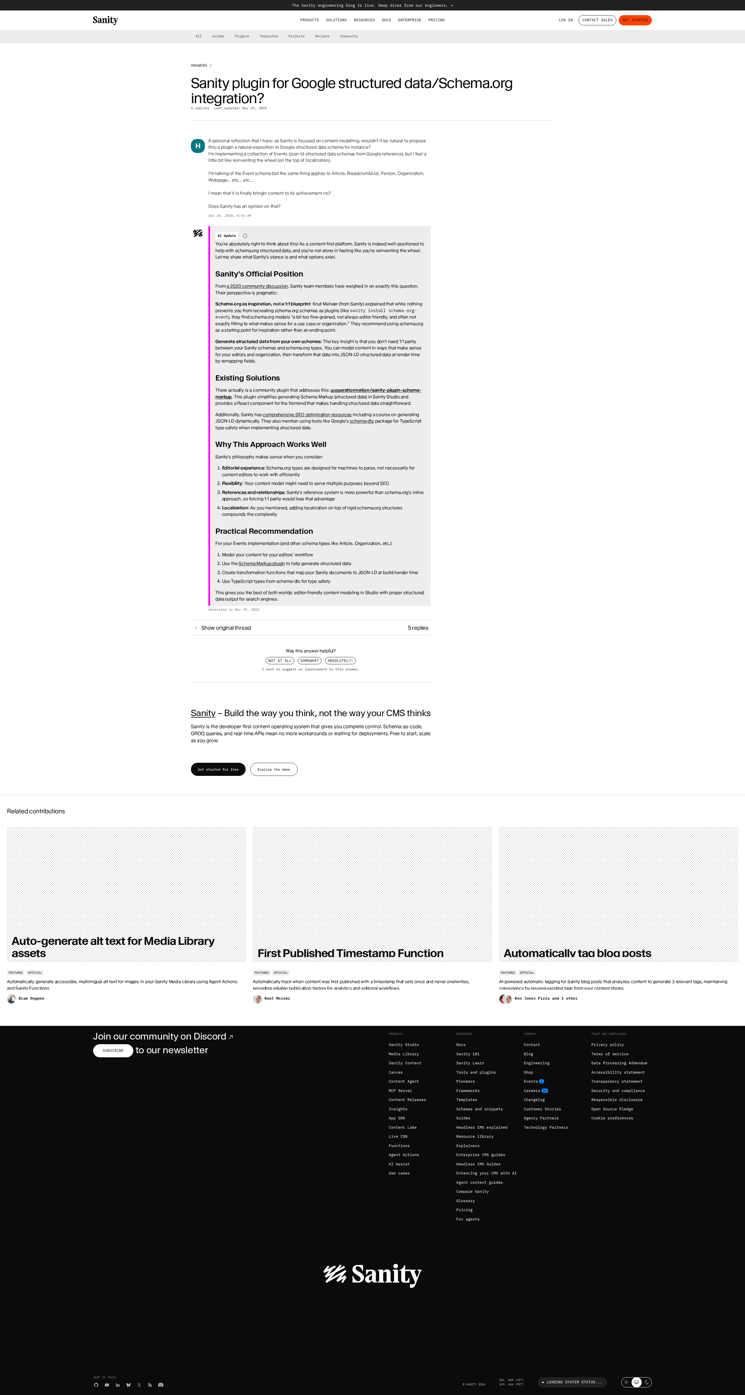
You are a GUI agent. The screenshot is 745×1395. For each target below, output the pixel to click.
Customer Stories (542, 1109)
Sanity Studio (404, 1044)
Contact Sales (597, 19)
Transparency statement (617, 1081)
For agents (468, 1219)
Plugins (242, 36)
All (199, 36)
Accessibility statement (618, 1072)
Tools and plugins (476, 1072)
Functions (399, 1145)
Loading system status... (574, 1382)
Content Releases (407, 1099)
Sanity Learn (470, 1063)
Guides (218, 36)
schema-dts (362, 421)
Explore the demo (274, 769)
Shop (528, 1072)
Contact (532, 1044)
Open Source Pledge (612, 1109)
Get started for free (218, 769)
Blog (528, 1053)
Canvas (396, 1072)
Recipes (322, 36)
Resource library (475, 1136)
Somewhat (309, 660)
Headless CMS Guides (478, 1164)
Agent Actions (404, 1154)
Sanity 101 (468, 1053)
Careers (532, 1090)
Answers (199, 65)
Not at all (280, 660)
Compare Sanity (472, 1191)
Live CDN (398, 1136)
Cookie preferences (612, 1118)
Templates (269, 36)
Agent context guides (479, 1182)
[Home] (105, 20)
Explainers (468, 1145)
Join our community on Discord (159, 1036)
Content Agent (404, 1081)
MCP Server (400, 1090)
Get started (635, 19)
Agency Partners (541, 1118)
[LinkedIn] (118, 1385)
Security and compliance (618, 1090)
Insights (398, 1109)
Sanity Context (405, 1063)
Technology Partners (546, 1127)
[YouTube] (107, 1385)
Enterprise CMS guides (480, 1154)
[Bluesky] (128, 1385)
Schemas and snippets (479, 1109)
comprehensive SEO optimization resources (307, 414)
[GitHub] (96, 1385)
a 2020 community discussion (257, 286)
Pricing (436, 19)
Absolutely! (340, 660)
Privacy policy (607, 1044)
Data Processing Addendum (619, 1063)
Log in (566, 19)
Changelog (534, 1099)
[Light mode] (626, 1382)
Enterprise (409, 19)
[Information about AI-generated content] (245, 235)
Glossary (465, 1200)
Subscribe (113, 1050)
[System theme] (637, 1382)
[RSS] (150, 1385)
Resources (364, 19)
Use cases (399, 1173)
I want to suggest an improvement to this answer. (311, 669)
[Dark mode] (647, 1382)
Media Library (404, 1053)
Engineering (536, 1063)
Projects (296, 36)
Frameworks (468, 1090)
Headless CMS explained (482, 1127)
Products (309, 19)
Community (349, 36)
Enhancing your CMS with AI (486, 1173)
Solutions (336, 19)
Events (531, 1081)
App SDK (397, 1118)
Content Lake (403, 1127)
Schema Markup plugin (262, 563)
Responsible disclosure (617, 1099)
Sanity (203, 713)
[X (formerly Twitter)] (139, 1385)
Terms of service (610, 1053)
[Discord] (161, 1385)
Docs (386, 19)
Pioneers (465, 1081)
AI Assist (399, 1164)
